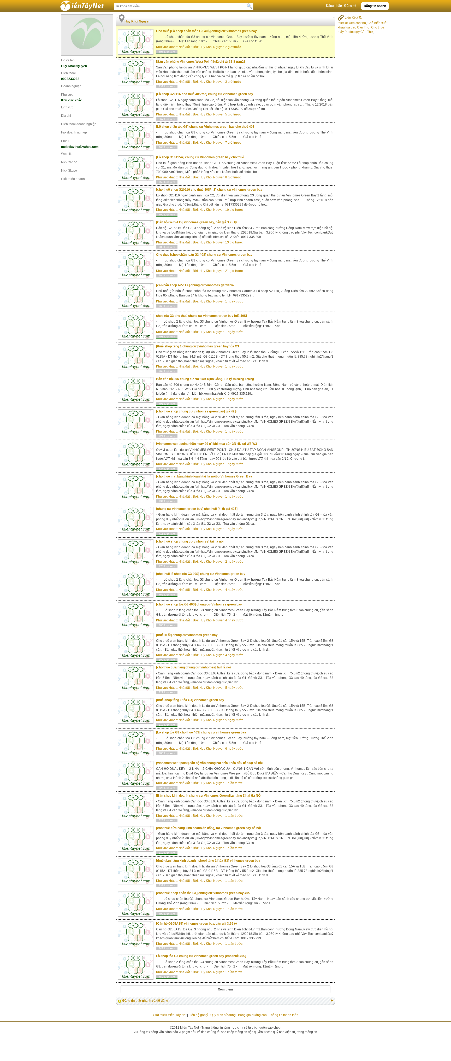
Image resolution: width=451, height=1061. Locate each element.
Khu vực (67, 94)
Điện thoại (68, 73)
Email (65, 141)
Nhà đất (184, 47)
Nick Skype (69, 170)
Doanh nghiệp (71, 86)
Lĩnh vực (67, 107)
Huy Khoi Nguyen (211, 47)
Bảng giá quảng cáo (252, 1015)
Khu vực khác (165, 47)
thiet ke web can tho (352, 23)
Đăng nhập (334, 6)
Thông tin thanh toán (283, 1015)
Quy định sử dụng (223, 1015)
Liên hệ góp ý (198, 1015)
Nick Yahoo (69, 162)
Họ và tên (68, 60)
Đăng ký (350, 6)
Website (67, 154)
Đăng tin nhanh (375, 6)
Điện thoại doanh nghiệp (78, 124)
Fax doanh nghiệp (74, 132)
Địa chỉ (66, 116)
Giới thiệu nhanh (73, 179)
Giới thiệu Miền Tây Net (169, 1015)
